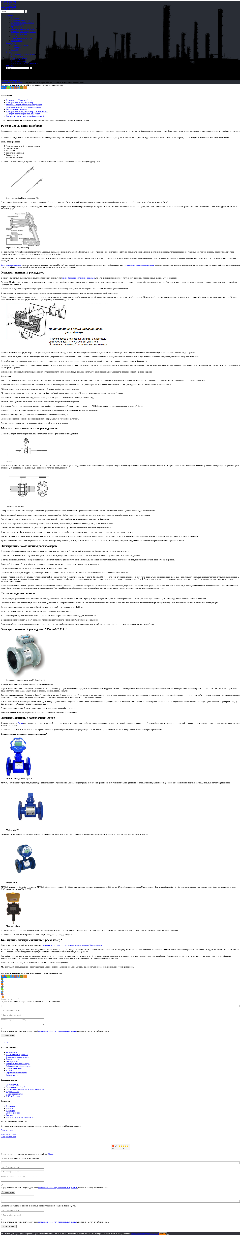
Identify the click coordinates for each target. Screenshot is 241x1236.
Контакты (10, 65)
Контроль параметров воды (23, 29)
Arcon (20, 723)
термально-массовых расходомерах (139, 265)
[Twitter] (18, 87)
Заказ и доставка (13, 1113)
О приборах (16, 47)
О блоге (4, 1042)
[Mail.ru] (2, 986)
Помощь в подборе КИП (11, 80)
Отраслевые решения (20, 45)
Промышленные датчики (22, 20)
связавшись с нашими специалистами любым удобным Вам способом (72, 945)
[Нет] (168, 1234)
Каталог (9, 16)
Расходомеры (16, 18)
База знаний (11, 43)
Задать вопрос (7, 1130)
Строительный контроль (21, 38)
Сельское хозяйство (14, 1094)
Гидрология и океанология (22, 22)
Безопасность (16, 41)
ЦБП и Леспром (13, 1096)
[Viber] (15, 87)
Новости (14, 50)
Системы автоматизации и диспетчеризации (25, 1089)
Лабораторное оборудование (23, 32)
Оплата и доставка (19, 59)
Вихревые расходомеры (11, 265)
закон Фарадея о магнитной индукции (78, 278)
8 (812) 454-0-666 (8, 4)
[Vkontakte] (2, 87)
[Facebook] (5, 87)
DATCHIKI (8, 2)
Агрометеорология (19, 34)
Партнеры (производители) (23, 54)
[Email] (21, 87)
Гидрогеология (17, 25)
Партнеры (10, 1110)
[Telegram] (12, 87)
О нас (8, 52)
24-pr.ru (51, 1154)
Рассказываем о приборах (12, 83)
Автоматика (16, 36)
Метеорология (17, 27)
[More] (25, 87)
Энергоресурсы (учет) (15, 1087)
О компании (11, 1106)
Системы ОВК (12, 1085)
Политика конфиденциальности (25, 63)
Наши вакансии (18, 56)
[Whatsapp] (8, 87)
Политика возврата (19, 61)
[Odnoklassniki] (2, 984)
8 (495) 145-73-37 (8, 9)
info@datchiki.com (8, 7)
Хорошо (163, 1234)
